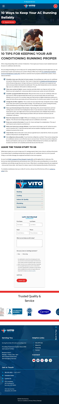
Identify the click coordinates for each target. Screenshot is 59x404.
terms (27, 270)
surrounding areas (21, 343)
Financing (38, 347)
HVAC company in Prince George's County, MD (20, 159)
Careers (37, 350)
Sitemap (39, 400)
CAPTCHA (19, 275)
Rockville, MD (10, 343)
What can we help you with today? (26, 238)
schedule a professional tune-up (48, 81)
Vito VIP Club (39, 342)
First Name (19, 221)
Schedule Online (9, 375)
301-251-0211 (9, 372)
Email (18, 230)
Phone (31, 230)
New (19, 254)
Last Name (32, 221)
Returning (25, 254)
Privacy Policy (32, 400)
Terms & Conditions (23, 400)
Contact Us (8, 378)
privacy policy (33, 270)
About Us (38, 345)
